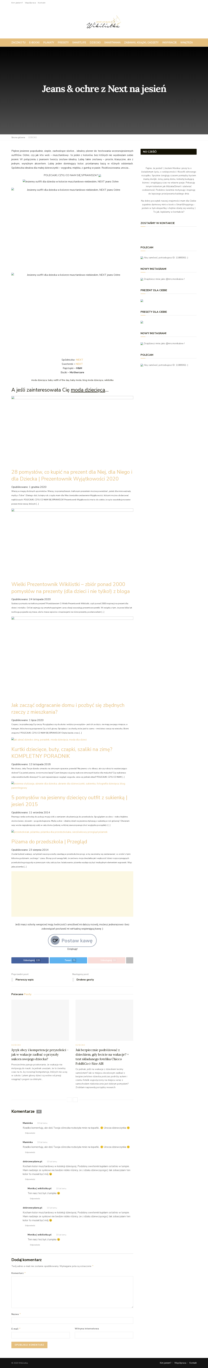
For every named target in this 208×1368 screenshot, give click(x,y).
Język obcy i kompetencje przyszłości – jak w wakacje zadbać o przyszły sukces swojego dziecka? (40, 1054)
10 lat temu (42, 1123)
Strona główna (18, 137)
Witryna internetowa (87, 1328)
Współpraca (30, 2)
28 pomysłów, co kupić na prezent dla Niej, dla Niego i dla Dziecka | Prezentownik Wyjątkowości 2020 (71, 475)
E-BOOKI (34, 42)
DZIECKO (95, 42)
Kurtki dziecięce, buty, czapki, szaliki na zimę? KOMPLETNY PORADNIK (61, 753)
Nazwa (16, 1314)
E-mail (16, 1328)
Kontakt (42, 2)
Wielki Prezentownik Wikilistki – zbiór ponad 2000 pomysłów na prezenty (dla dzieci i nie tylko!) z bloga (70, 588)
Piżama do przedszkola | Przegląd (49, 841)
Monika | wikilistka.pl (40, 1234)
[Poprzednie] (69, 1099)
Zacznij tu (18, 42)
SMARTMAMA (112, 42)
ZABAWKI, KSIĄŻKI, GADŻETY (141, 42)
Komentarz (18, 1273)
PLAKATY (48, 42)
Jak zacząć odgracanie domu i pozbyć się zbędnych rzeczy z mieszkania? (67, 708)
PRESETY (63, 42)
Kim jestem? (17, 2)
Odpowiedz (30, 1133)
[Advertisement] (72, 894)
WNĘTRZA (186, 42)
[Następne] (75, 1099)
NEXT (79, 364)
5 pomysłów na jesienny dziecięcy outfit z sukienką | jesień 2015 (69, 801)
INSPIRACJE (169, 42)
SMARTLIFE (79, 42)
